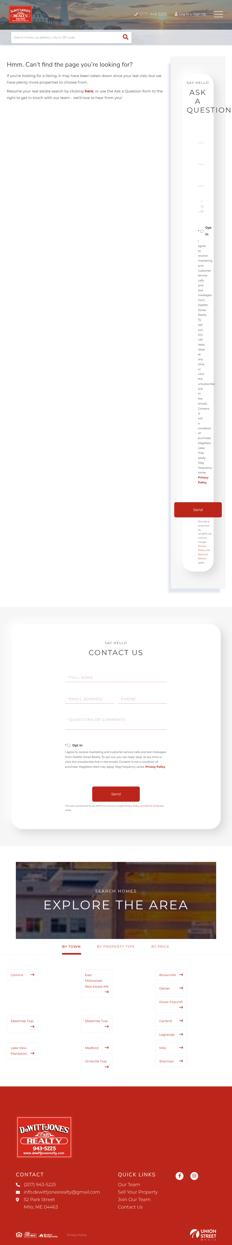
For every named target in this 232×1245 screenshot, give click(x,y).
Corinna (17, 975)
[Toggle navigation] (218, 14)
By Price (160, 946)
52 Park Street (41, 1203)
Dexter (164, 988)
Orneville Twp (95, 1061)
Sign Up (199, 14)
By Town (71, 946)
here (89, 91)
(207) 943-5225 (152, 14)
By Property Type (116, 946)
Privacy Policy (155, 767)
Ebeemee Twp (22, 1021)
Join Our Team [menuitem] (134, 1199)
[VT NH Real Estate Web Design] (203, 1234)
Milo (162, 1048)
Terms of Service (154, 805)
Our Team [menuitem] (129, 1184)
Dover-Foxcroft (171, 1002)
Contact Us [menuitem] (130, 1207)
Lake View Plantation (19, 1051)
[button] (125, 37)
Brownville (167, 975)
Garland (165, 1021)
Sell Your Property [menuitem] (138, 1192)
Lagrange (166, 1035)
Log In (183, 14)
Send (198, 510)
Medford (92, 1048)
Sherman (166, 1061)
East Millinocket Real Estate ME (97, 981)
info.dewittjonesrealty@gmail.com (62, 1192)
